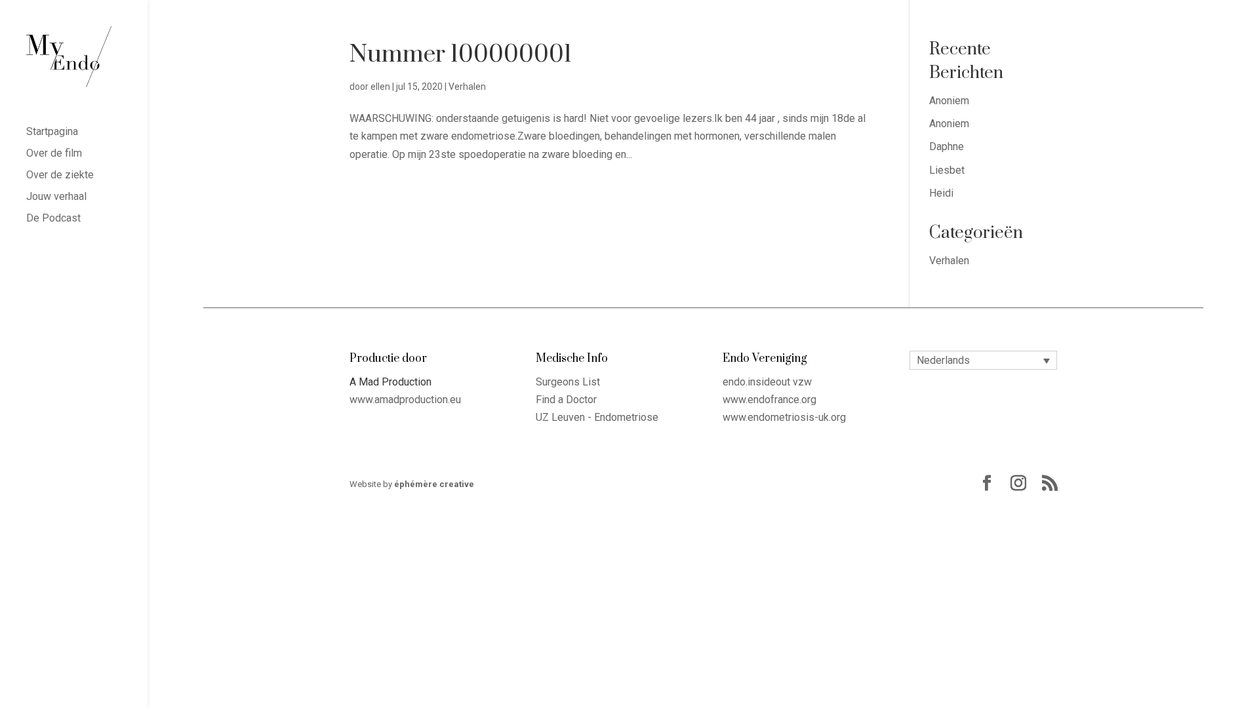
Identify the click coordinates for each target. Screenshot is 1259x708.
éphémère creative (434, 484)
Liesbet (947, 170)
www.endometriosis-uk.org (784, 417)
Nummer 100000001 (461, 54)
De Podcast (53, 219)
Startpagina (52, 132)
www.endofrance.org (769, 399)
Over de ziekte (60, 175)
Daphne (946, 146)
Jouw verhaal (56, 197)
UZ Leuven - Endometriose (597, 417)
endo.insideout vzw (767, 382)
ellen (380, 86)
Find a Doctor (566, 399)
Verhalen (467, 86)
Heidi (941, 193)
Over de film (54, 154)
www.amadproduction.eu (405, 399)
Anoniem (949, 100)
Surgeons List (568, 382)
